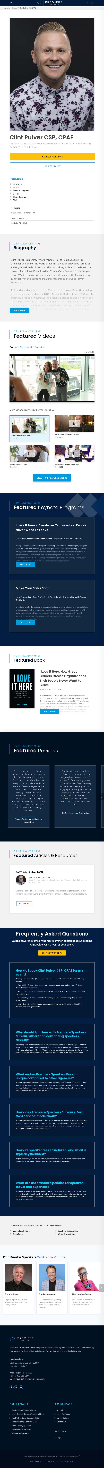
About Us (60, 1410)
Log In (59, 1437)
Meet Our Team (63, 1414)
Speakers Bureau (10, 8)
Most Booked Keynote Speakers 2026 (28, 1414)
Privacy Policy (35, 1461)
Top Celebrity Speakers (21, 1425)
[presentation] (101, 796)
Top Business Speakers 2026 (24, 1410)
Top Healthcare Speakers (22, 1429)
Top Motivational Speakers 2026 (25, 1418)
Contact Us (61, 1422)
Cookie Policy (50, 1461)
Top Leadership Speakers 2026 (24, 1422)
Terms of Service (66, 1461)
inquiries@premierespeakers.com (30, 1379)
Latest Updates (63, 1418)
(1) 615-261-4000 (24, 1372)
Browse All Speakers (20, 1433)
